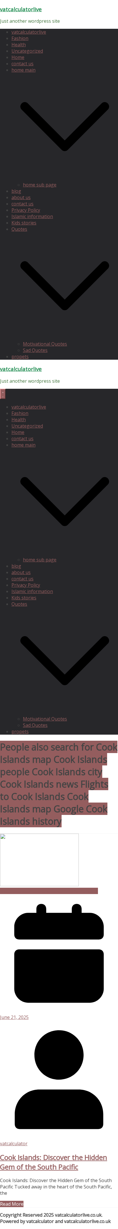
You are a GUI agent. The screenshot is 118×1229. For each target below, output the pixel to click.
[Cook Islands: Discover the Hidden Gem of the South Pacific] (39, 884)
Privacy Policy (25, 210)
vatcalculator (13, 1143)
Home (17, 57)
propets (20, 356)
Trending (88, 891)
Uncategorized (27, 51)
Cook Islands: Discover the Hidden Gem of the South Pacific (53, 1161)
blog (16, 191)
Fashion (19, 38)
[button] (64, 178)
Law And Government (55, 891)
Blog (5, 891)
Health (18, 44)
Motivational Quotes (45, 344)
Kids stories (23, 223)
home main (23, 70)
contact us (22, 63)
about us (21, 197)
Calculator (21, 891)
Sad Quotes (35, 350)
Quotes (19, 229)
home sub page (39, 185)
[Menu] (3, 394)
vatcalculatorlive (21, 9)
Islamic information (32, 216)
